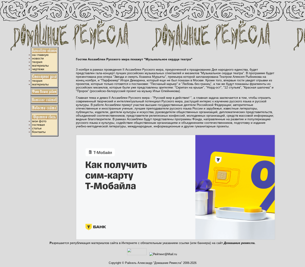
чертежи (38, 69)
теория (37, 62)
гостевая (38, 124)
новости (38, 58)
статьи (37, 128)
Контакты (39, 132)
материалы (40, 65)
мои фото (39, 121)
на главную (40, 55)
